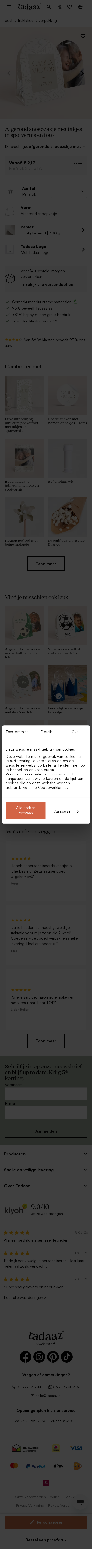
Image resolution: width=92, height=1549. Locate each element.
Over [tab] (76, 732)
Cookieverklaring (52, 787)
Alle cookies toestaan (26, 810)
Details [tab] (47, 732)
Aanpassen (63, 811)
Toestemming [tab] (17, 732)
